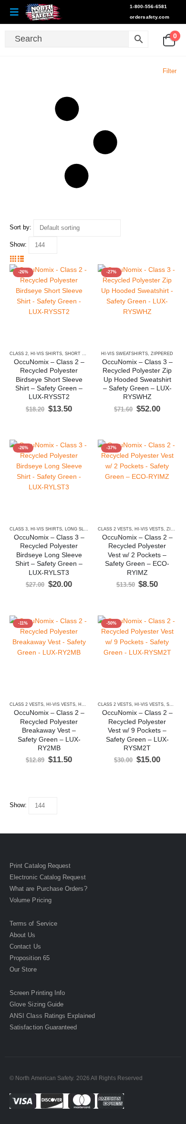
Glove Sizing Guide (36, 1004)
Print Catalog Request (40, 865)
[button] (17, 12)
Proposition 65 (30, 958)
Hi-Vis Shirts (46, 353)
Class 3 (19, 529)
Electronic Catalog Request (48, 877)
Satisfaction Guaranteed (43, 1027)
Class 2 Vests (115, 529)
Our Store (23, 969)
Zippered (162, 353)
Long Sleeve (80, 529)
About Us (23, 935)
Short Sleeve (82, 353)
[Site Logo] (44, 12)
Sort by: (20, 227)
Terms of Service (33, 923)
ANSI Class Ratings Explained (52, 1015)
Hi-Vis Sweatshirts (124, 353)
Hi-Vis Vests (149, 529)
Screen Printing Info (37, 992)
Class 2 (19, 353)
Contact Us (25, 946)
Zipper (174, 529)
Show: (18, 244)
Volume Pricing (31, 900)
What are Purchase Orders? (48, 888)
